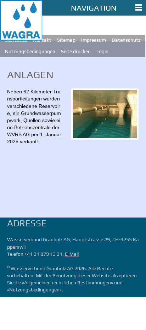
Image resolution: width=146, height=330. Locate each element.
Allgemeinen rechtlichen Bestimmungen (67, 282)
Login (102, 51)
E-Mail (72, 254)
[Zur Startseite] (21, 20)
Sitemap (66, 40)
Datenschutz (126, 40)
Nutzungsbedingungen (30, 51)
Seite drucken (76, 51)
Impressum (93, 40)
